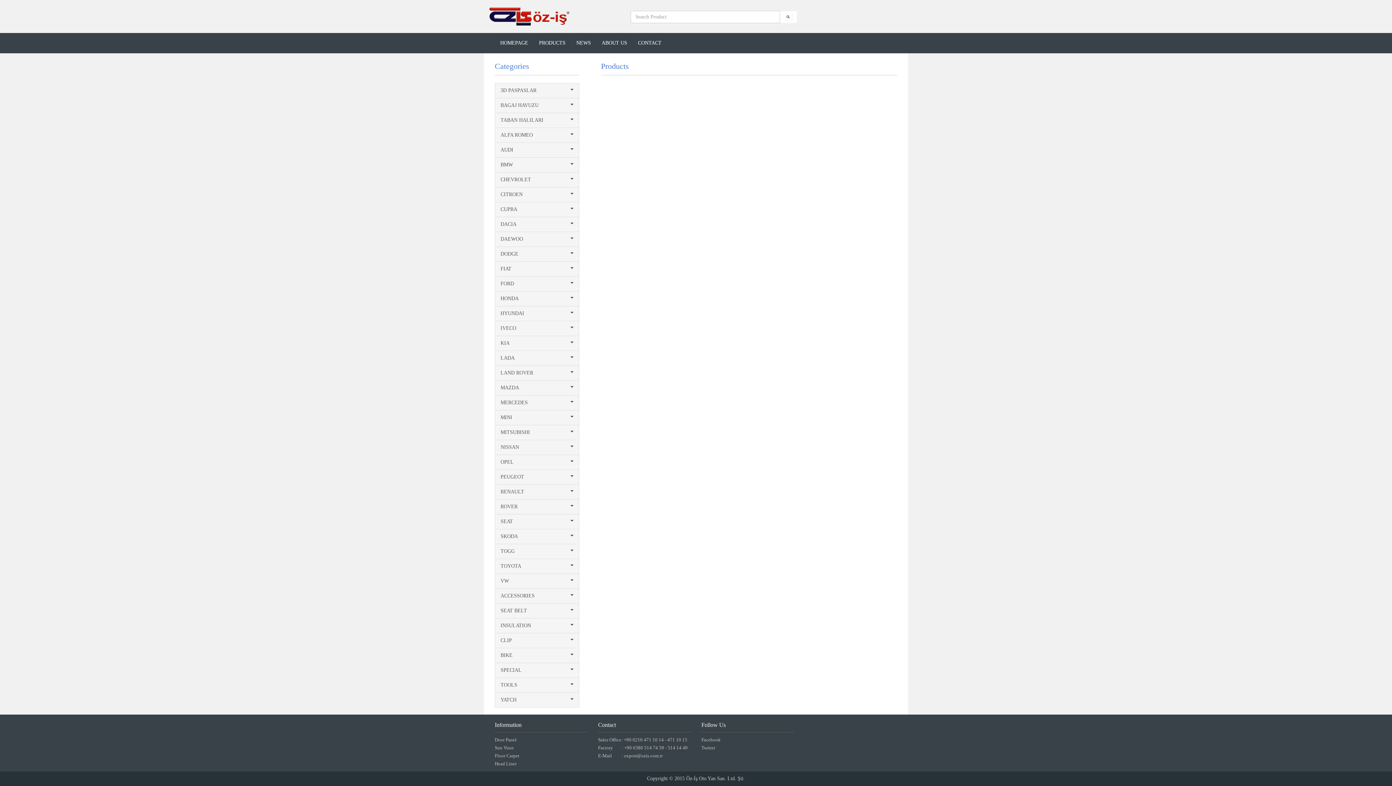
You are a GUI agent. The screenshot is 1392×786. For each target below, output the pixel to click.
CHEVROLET (516, 179)
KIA (505, 343)
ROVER (509, 506)
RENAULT (512, 492)
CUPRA (509, 209)
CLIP (506, 640)
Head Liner (506, 763)
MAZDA (510, 387)
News (583, 43)
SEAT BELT (514, 610)
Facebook (711, 739)
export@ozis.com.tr (643, 755)
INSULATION (516, 625)
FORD (507, 283)
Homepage (514, 43)
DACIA (509, 224)
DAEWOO (512, 239)
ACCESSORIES (518, 596)
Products (552, 43)
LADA (508, 358)
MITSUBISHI (515, 432)
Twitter (708, 747)
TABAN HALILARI (522, 120)
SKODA (509, 536)
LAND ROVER (517, 373)
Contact (650, 43)
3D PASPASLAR (518, 90)
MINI (506, 417)
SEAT (507, 521)
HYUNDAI (512, 313)
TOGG (508, 551)
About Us (614, 43)
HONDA (510, 298)
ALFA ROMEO (517, 135)
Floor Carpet (507, 755)
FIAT (506, 269)
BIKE (507, 655)
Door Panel (506, 739)
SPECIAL (511, 670)
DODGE (509, 254)
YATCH (509, 700)
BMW (507, 164)
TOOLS (509, 685)
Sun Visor (504, 747)
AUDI (507, 150)
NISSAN (510, 447)
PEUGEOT (512, 477)
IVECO (508, 328)
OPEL (507, 462)
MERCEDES (514, 402)
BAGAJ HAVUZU (520, 105)
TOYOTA (511, 566)
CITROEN (512, 194)
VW (505, 581)
